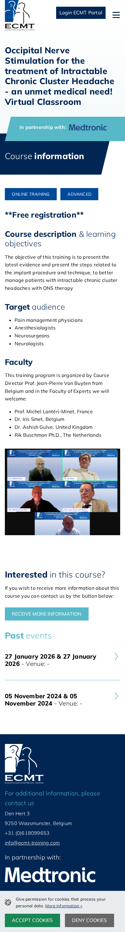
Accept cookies (32, 920)
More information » (64, 905)
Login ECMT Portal (80, 12)
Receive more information (46, 614)
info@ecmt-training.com (32, 843)
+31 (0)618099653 (27, 833)
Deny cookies (89, 920)
